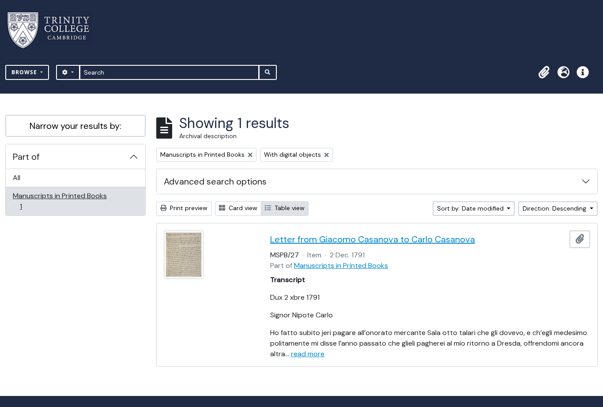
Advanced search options (215, 181)
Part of (26, 156)
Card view (242, 208)
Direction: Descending (555, 208)
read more (307, 353)
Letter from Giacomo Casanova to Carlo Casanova (372, 239)
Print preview (187, 208)
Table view (289, 208)
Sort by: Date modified (471, 208)
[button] (544, 72)
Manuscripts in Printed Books (59, 201)
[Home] (53, 30)
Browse (25, 72)
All (16, 177)
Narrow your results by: (75, 126)
